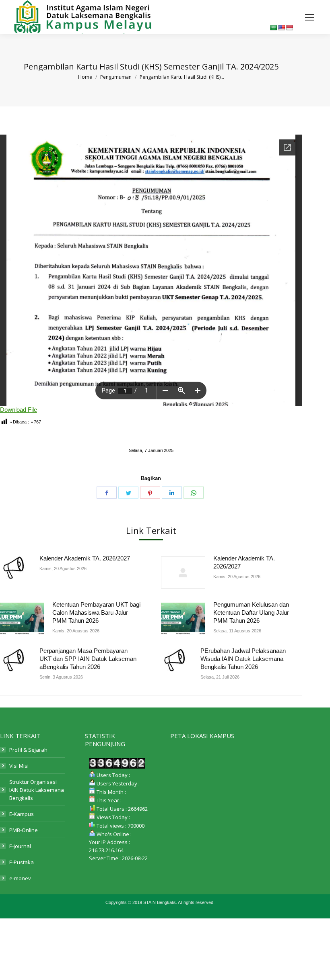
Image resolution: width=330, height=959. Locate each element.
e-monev (20, 878)
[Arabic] (273, 28)
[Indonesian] (289, 28)
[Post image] (15, 567)
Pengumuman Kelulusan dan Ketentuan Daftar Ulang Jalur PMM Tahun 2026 (251, 612)
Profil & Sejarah (28, 749)
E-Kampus (21, 814)
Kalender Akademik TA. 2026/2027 (84, 558)
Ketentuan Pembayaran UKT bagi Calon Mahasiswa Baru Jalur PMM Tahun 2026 (96, 612)
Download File (18, 409)
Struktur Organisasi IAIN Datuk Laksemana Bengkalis (36, 790)
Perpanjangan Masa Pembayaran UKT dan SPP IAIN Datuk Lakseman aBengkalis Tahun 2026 (87, 658)
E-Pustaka (21, 862)
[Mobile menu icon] (309, 17)
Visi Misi (19, 765)
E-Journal (20, 846)
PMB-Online (23, 830)
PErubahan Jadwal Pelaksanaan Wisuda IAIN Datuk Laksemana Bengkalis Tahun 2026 (243, 658)
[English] (281, 28)
